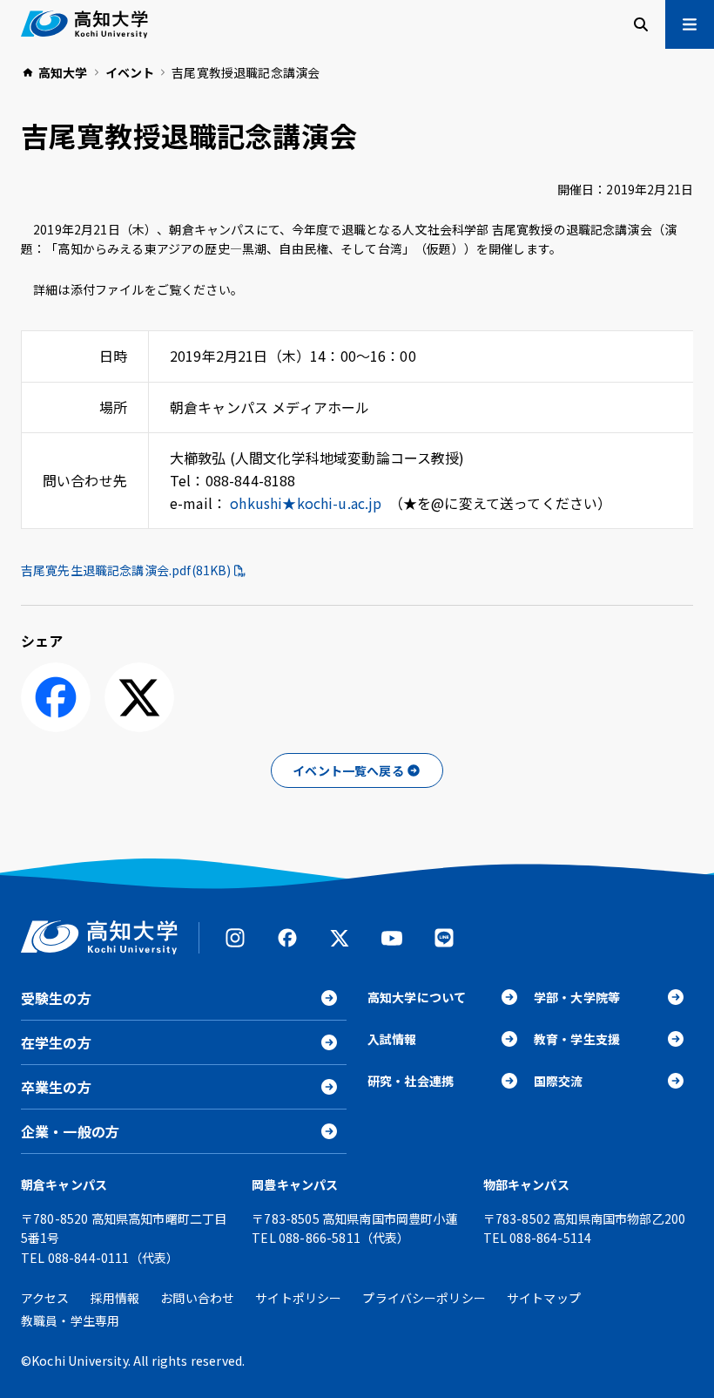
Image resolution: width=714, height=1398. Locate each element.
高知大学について (416, 997)
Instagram (235, 937)
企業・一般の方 (70, 1131)
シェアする (56, 697)
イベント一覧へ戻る (348, 770)
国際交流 (558, 1080)
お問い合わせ (197, 1297)
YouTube (392, 937)
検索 (640, 24)
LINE (444, 937)
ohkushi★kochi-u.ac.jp (305, 502)
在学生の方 (56, 1042)
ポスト (139, 697)
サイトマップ (544, 1297)
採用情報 (115, 1297)
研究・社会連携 (410, 1080)
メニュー (689, 24)
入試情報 (392, 1039)
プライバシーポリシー (424, 1297)
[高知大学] (84, 24)
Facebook (287, 937)
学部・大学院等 (577, 997)
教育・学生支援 (577, 1039)
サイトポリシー (298, 1297)
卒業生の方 (56, 1086)
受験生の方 (56, 997)
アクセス (45, 1297)
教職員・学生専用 (70, 1320)
